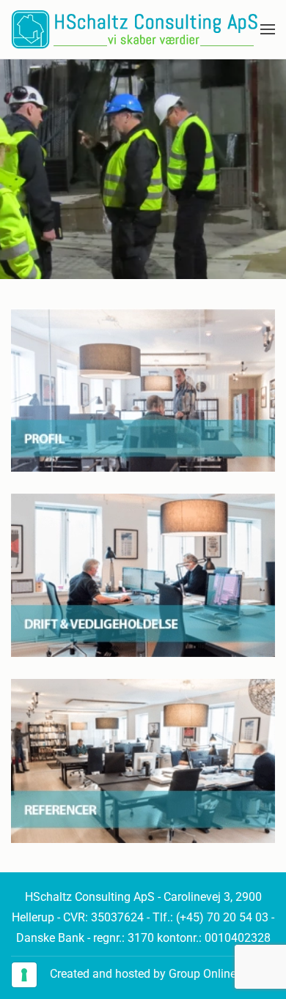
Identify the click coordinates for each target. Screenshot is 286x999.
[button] (267, 29)
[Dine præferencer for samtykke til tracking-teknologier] (24, 974)
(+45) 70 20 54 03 (222, 917)
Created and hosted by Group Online (143, 974)
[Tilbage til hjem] (134, 29)
